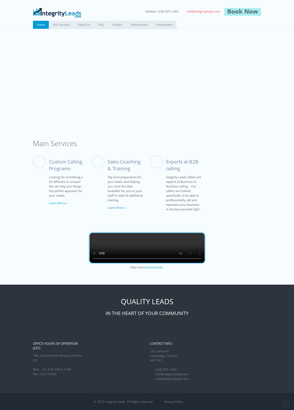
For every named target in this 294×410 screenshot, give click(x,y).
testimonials (154, 267)
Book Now (242, 11)
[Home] (57, 13)
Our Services (61, 25)
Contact (117, 25)
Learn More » (58, 203)
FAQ (101, 25)
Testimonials (139, 25)
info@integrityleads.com (203, 11)
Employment (164, 25)
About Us (84, 25)
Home (41, 25)
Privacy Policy (173, 402)
